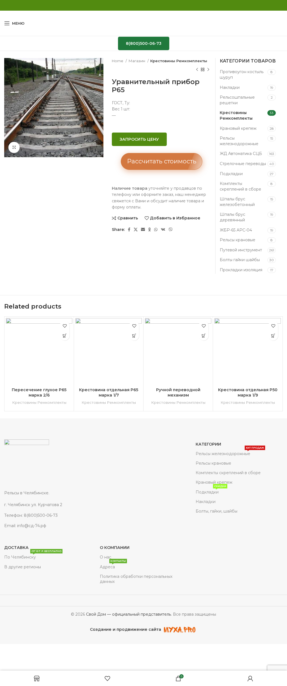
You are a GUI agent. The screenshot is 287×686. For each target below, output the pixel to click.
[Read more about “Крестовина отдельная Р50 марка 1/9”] (273, 335)
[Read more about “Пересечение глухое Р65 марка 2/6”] (65, 335)
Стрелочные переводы (243, 163)
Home (118, 61)
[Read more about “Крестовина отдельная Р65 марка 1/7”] (134, 335)
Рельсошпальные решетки (237, 100)
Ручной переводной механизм (178, 392)
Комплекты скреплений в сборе (240, 186)
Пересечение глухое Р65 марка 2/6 (39, 392)
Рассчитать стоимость (161, 161)
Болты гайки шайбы (240, 259)
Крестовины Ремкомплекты (178, 61)
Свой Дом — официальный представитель (128, 614)
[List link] (59, 505)
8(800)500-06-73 (143, 43)
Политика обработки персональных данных (136, 579)
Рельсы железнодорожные (239, 141)
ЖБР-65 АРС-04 (236, 230)
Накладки (230, 87)
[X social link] (135, 229)
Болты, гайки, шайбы (216, 511)
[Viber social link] (170, 229)
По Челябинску (32, 556)
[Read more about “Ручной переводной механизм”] (204, 335)
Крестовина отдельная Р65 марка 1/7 (108, 392)
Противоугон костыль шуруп (241, 74)
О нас (105, 557)
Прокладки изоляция (241, 269)
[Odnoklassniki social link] (149, 229)
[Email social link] (143, 229)
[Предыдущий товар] (197, 69)
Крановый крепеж (238, 128)
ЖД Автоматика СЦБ (241, 153)
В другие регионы (22, 566)
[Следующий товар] (208, 69)
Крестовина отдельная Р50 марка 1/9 (247, 392)
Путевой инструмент (241, 249)
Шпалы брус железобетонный (237, 201)
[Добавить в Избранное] (65, 326)
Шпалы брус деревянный (232, 217)
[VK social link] (163, 229)
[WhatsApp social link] (155, 229)
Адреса (113, 565)
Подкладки (231, 173)
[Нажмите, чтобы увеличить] (14, 147)
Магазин (137, 61)
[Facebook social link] (129, 229)
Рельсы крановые (237, 239)
